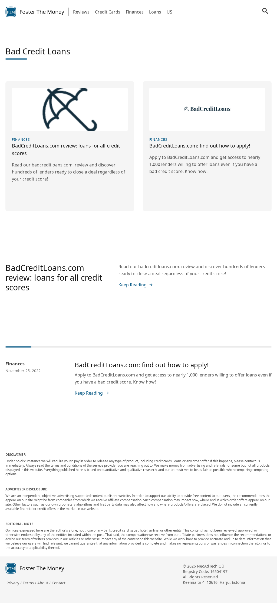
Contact (58, 582)
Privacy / (14, 582)
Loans (155, 12)
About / (44, 582)
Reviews (81, 12)
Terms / (30, 582)
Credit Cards (107, 12)
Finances (135, 12)
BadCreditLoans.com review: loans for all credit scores (53, 277)
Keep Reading (132, 285)
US (169, 12)
